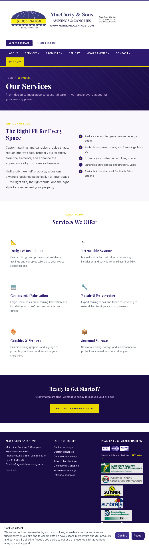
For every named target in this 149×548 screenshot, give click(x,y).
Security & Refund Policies (115, 455)
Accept (138, 535)
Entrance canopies (64, 474)
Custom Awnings (63, 447)
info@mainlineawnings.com (28, 464)
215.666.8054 (38, 455)
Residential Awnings (65, 470)
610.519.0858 (48, 43)
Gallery (74, 53)
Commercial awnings (66, 456)
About (13, 53)
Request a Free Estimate (74, 408)
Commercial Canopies (66, 465)
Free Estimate (21, 43)
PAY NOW (15, 61)
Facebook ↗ (12, 470)
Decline (122, 535)
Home (9, 78)
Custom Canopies (64, 451)
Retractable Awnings (65, 461)
